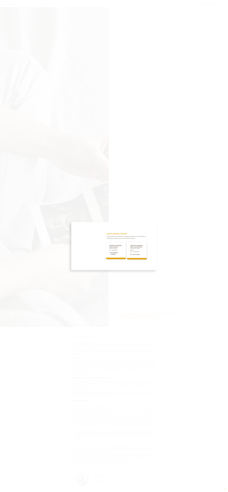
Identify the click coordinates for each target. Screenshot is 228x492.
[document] (114, 246)
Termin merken (136, 254)
